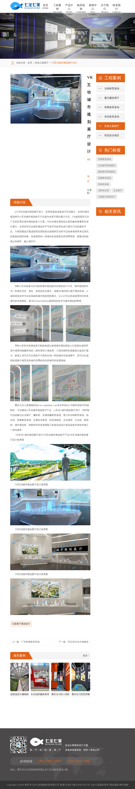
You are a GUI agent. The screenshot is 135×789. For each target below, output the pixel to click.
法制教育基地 (111, 88)
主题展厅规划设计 (21, 624)
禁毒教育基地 (111, 107)
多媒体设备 (103, 184)
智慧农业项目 (111, 135)
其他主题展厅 (42, 63)
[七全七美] (25, 9)
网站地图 (114, 785)
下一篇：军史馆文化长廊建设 (74, 642)
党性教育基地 (111, 116)
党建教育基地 (104, 178)
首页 (29, 63)
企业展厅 (117, 190)
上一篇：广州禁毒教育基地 (26, 642)
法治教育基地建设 (106, 165)
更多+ (86, 655)
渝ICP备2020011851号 (79, 785)
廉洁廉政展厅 (111, 98)
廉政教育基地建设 (106, 171)
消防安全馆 (103, 190)
